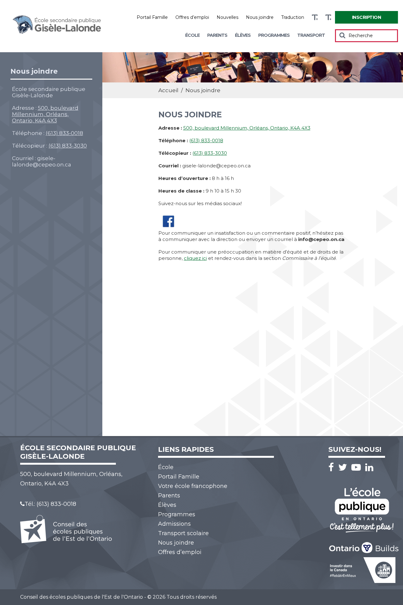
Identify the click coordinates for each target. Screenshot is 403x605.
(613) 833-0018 (64, 133)
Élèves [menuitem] (243, 35)
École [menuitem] (192, 35)
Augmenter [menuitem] (314, 17)
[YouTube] (357, 467)
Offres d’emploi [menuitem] (192, 17)
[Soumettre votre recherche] (342, 35)
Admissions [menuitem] (174, 523)
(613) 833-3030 (67, 146)
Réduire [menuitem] (328, 17)
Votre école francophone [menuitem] (192, 486)
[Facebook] (332, 467)
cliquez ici (195, 258)
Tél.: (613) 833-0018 (50, 504)
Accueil (168, 90)
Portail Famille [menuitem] (152, 17)
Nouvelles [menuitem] (227, 17)
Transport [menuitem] (311, 35)
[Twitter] (344, 467)
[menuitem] (366, 17)
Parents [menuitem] (217, 35)
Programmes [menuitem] (274, 35)
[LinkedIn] (369, 467)
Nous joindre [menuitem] (260, 17)
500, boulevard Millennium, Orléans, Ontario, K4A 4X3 (45, 114)
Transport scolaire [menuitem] (183, 533)
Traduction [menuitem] (292, 17)
